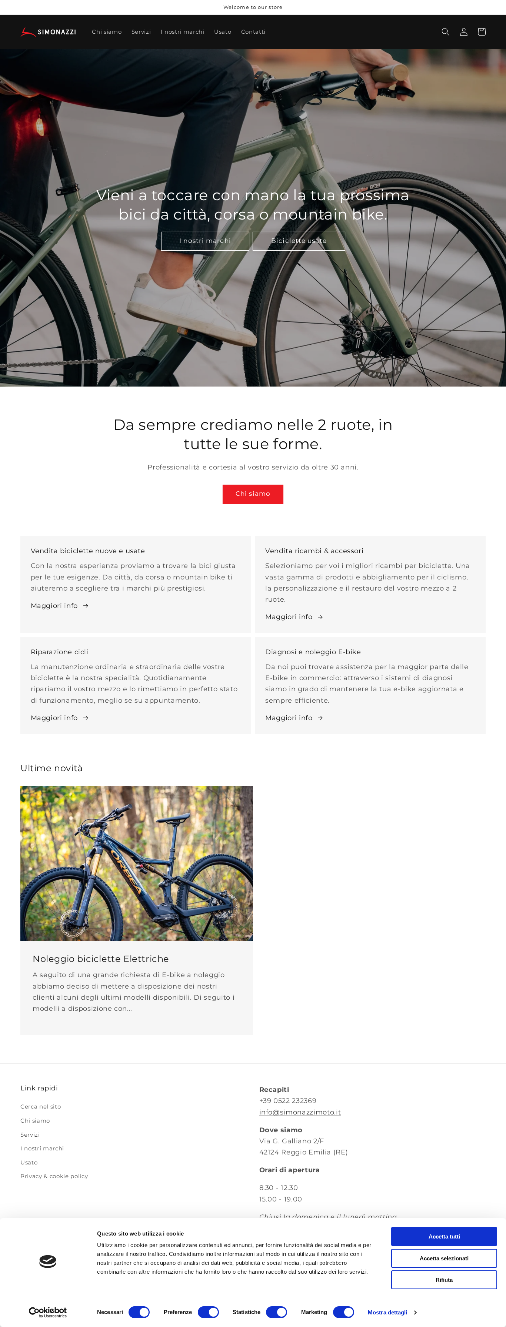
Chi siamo (253, 493)
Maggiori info (54, 605)
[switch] (208, 1312)
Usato (28, 1162)
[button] (446, 32)
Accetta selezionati (444, 1258)
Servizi (30, 1134)
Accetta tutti (444, 1236)
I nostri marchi (205, 240)
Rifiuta (444, 1280)
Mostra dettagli (387, 1312)
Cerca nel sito (40, 1106)
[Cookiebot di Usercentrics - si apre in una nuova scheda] (48, 1312)
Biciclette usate (299, 240)
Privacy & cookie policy (54, 1176)
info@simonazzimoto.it (300, 1112)
